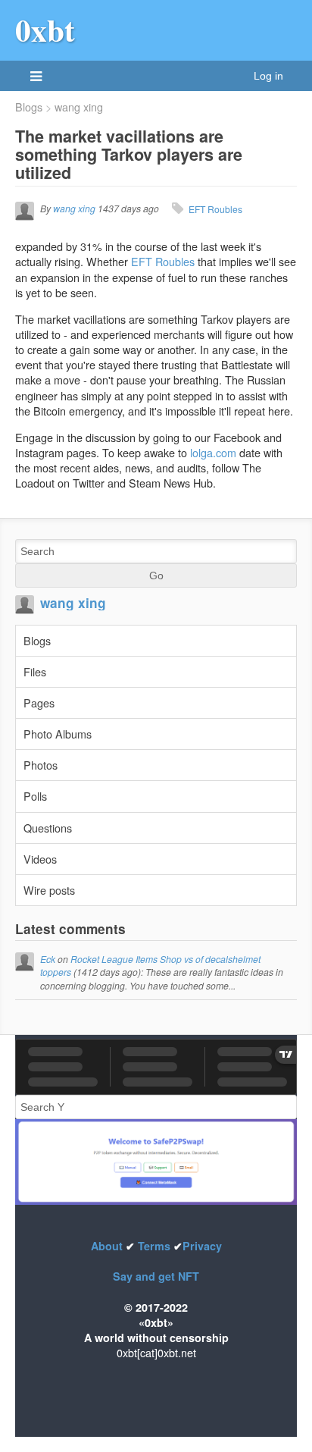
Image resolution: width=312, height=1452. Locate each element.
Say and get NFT (156, 1276)
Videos (40, 859)
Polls (35, 796)
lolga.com (213, 452)
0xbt (45, 29)
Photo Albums (57, 734)
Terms (154, 1245)
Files (34, 671)
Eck (47, 958)
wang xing (79, 106)
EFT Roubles (215, 208)
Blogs (28, 106)
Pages (39, 702)
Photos (40, 765)
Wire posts (49, 890)
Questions (47, 828)
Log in (268, 76)
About (108, 1245)
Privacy (202, 1245)
